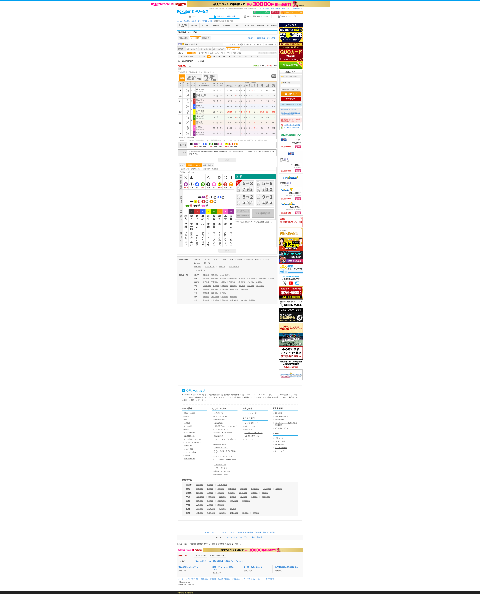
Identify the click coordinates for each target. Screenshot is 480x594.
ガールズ (222, 267)
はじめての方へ (263, 12)
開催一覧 (197, 259)
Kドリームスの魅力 (220, 416)
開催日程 (205, 38)
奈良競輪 (214, 289)
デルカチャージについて (222, 429)
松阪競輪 (250, 286)
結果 (231, 259)
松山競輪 (233, 297)
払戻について (218, 436)
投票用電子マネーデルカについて (225, 426)
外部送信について (238, 579)
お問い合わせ (275, 9)
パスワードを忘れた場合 (292, 125)
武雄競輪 (225, 300)
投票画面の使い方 (220, 444)
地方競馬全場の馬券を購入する (286, 567)
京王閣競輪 (262, 278)
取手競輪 (223, 278)
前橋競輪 (214, 278)
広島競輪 (214, 293)
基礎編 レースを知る (221, 474)
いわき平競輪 (225, 275)
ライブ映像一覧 (200, 270)
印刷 (274, 76)
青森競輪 (214, 275)
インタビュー (258, 44)
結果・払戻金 (208, 165)
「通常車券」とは (220, 465)
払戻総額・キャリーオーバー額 (257, 259)
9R (240, 56)
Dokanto (197, 263)
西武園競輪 (251, 278)
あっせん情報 (236, 44)
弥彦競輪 (206, 278)
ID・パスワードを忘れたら (253, 433)
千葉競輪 (214, 282)
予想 (224, 259)
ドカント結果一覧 (270, 44)
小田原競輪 (241, 282)
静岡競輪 (259, 282)
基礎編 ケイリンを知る (222, 471)
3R (209, 56)
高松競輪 (206, 297)
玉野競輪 (206, 293)
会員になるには (249, 426)
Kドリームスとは (228, 532)
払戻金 (240, 259)
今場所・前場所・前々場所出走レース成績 (210, 78)
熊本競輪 (252, 300)
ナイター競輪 (188, 449)
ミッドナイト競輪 (190, 452)
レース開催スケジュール (192, 439)
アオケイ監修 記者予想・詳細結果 (248, 532)
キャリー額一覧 (189, 433)
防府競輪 (223, 293)
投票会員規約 (279, 420)
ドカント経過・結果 (233, 53)
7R (229, 56)
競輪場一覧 (188, 446)
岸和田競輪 (244, 289)
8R (235, 56)
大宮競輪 (242, 278)
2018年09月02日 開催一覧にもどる (262, 38)
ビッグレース (234, 267)
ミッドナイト (209, 267)
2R (204, 56)
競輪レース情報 (269, 532)
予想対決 (187, 455)
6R (224, 56)
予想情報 (187, 423)
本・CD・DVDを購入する (253, 567)
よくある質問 (264, 9)
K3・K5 (207, 263)
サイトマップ (286, 9)
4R (214, 56)
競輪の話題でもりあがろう (188, 567)
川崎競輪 (223, 282)
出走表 (194, 21)
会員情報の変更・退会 (252, 436)
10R (245, 56)
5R (219, 56)
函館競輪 (206, 275)
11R (251, 56)
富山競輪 (187, 21)
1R (199, 56)
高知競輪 (225, 297)
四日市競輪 (260, 286)
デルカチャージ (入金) (293, 12)
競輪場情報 (183, 38)
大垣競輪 (225, 286)
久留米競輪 (215, 300)
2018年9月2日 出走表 (205, 21)
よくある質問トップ (251, 423)
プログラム (227, 44)
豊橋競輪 (233, 286)
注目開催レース (189, 436)
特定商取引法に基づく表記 (220, 579)
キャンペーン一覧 (250, 413)
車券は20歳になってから (288, 109)
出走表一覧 (203, 53)
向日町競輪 (224, 289)
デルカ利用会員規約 (281, 416)
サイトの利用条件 (281, 448)
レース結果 (188, 426)
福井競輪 (206, 289)
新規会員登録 (291, 65)
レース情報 (195, 38)
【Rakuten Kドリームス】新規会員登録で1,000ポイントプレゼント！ (219, 561)
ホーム (179, 21)
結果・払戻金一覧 (216, 53)
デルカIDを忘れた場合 (291, 128)
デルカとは (248, 429)
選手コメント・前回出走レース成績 (194, 78)
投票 (276, 12)
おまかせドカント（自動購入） (224, 433)
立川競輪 (271, 278)
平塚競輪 (231, 282)
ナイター (197, 267)
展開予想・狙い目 (194, 165)
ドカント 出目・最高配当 (192, 442)
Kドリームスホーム (212, 532)
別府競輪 (243, 300)
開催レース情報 (189, 413)
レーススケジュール (234, 537)
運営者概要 (278, 413)
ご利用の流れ (218, 423)
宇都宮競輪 (232, 278)
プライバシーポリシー (282, 428)
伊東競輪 (250, 282)
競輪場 (259, 537)
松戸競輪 (206, 282)
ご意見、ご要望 (280, 441)
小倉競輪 (206, 300)
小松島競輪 (215, 297)
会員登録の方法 (219, 420)
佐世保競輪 (234, 300)
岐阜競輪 (216, 286)
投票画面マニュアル (221, 448)
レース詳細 (192, 53)
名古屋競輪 (207, 286)
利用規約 (204, 579)
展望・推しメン (247, 44)
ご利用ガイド (218, 413)
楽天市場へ (297, 9)
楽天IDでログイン (291, 99)
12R (257, 56)
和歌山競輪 (234, 289)
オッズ (182, 165)
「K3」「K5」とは (220, 468)
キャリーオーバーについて (223, 456)
